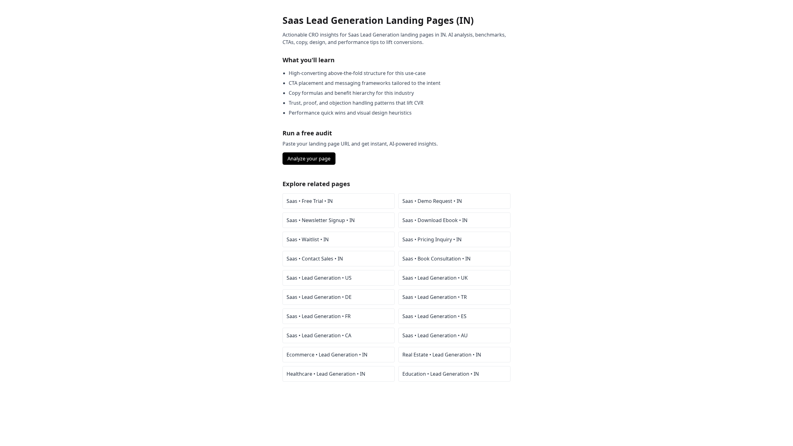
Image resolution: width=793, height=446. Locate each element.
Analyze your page (309, 158)
